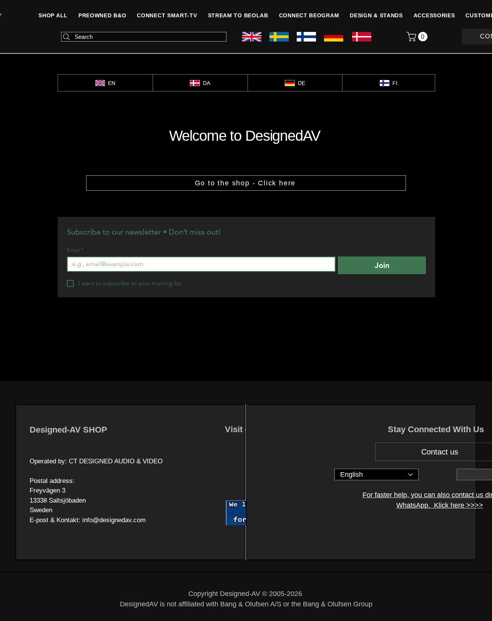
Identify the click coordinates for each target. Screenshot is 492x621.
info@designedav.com (114, 520)
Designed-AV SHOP (68, 430)
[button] (434, 15)
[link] (418, 36)
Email (75, 250)
